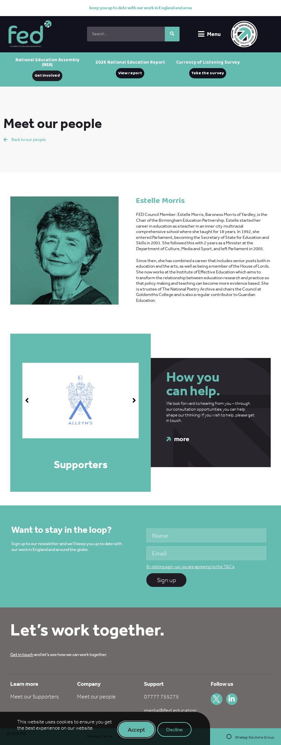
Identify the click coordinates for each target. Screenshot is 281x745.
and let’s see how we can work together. (58, 654)
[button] (134, 400)
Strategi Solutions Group (254, 737)
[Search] (172, 34)
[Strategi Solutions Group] (229, 736)
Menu (214, 33)
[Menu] (201, 34)
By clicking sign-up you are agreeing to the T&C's (190, 566)
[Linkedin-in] (232, 699)
